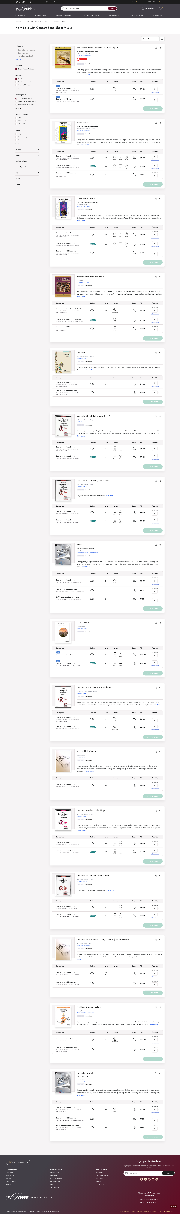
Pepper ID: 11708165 (61, 657)
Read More (89, 75)
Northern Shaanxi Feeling (89, 1006)
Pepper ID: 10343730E (62, 167)
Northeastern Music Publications (85, 1012)
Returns (8, 1184)
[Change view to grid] (162, 38)
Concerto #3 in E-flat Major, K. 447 (93, 415)
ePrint (20, 118)
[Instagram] (149, 1179)
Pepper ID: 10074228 (61, 235)
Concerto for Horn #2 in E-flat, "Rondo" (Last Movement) (103, 939)
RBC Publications (81, 358)
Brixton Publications (82, 757)
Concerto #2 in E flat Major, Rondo (93, 480)
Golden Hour (83, 622)
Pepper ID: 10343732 (61, 175)
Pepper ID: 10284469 (61, 599)
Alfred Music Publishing (83, 282)
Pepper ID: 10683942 (61, 384)
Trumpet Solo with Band (26, 104)
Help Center (9, 1172)
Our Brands (99, 1178)
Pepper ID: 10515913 (61, 329)
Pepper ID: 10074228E (62, 245)
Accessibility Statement (143, 1211)
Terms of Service (124, 1211)
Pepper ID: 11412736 (61, 719)
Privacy (133, 1211)
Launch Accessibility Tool (166, 1211)
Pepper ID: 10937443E (62, 853)
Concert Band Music (25, 22)
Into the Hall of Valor (86, 751)
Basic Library (53, 1175)
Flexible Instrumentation (26, 82)
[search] (63, 8)
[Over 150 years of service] (18, 1162)
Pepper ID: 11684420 (61, 90)
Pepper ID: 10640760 (61, 449)
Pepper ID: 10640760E (62, 458)
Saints (79, 544)
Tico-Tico (81, 352)
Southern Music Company (84, 55)
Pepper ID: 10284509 (61, 591)
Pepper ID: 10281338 (61, 582)
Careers (98, 1181)
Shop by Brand (54, 1187)
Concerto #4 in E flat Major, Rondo (93, 875)
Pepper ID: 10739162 (61, 908)
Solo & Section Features (38, 22)
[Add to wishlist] (156, 48)
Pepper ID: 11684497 (61, 101)
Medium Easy (22, 137)
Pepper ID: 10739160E (62, 522)
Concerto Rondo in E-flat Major (91, 810)
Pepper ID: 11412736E (62, 728)
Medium (21, 140)
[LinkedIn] (156, 1179)
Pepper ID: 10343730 (61, 158)
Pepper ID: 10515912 (61, 311)
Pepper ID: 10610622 (61, 1041)
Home (17, 21)
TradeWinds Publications (83, 945)
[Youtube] (153, 1179)
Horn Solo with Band (25, 98)
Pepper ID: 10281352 (61, 1109)
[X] (145, 1179)
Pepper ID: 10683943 (61, 393)
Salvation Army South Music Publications (87, 552)
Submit (168, 1173)
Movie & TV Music (24, 85)
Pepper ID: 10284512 (61, 1120)
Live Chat (159, 2)
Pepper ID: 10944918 (61, 786)
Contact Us (139, 2)
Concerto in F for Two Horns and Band (94, 687)
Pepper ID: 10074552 (61, 253)
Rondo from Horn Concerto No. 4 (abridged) (98, 47)
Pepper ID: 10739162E (62, 917)
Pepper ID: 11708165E (62, 666)
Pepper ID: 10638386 (61, 984)
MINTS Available (23, 121)
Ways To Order (10, 1175)
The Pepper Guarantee (102, 1175)
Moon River (82, 122)
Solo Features (50, 22)
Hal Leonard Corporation (83, 130)
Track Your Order (11, 1181)
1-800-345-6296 (149, 1196)
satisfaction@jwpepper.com (149, 1199)
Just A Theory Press (82, 628)
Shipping (8, 1178)
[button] (20, 15)
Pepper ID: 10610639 (61, 1050)
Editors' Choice (23, 124)
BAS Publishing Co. (82, 421)
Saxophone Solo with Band (27, 101)
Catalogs (52, 1184)
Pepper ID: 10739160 (61, 513)
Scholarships (100, 1184)
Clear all (18, 59)
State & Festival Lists (56, 1178)
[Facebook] (141, 1179)
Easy (19, 134)
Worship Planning (55, 1181)
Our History (99, 1172)
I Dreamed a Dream (86, 198)
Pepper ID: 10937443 (61, 844)
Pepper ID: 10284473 (61, 1128)
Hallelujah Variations (86, 1073)
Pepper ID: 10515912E (62, 321)
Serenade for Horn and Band (90, 276)
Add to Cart (152, 108)
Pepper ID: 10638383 (61, 975)
